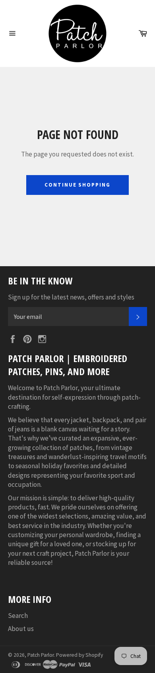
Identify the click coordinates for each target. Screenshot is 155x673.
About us (21, 628)
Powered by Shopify (79, 655)
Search (18, 615)
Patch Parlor (40, 655)
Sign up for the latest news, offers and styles (71, 297)
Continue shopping (77, 184)
